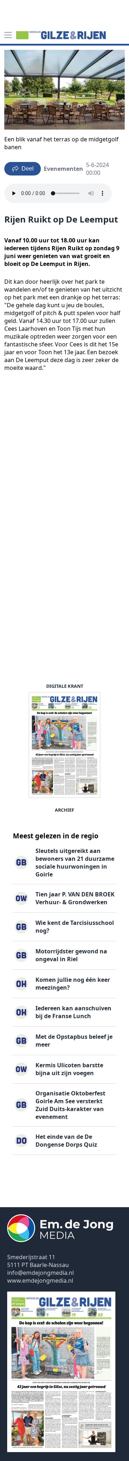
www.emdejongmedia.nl (40, 1280)
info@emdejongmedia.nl (40, 1273)
